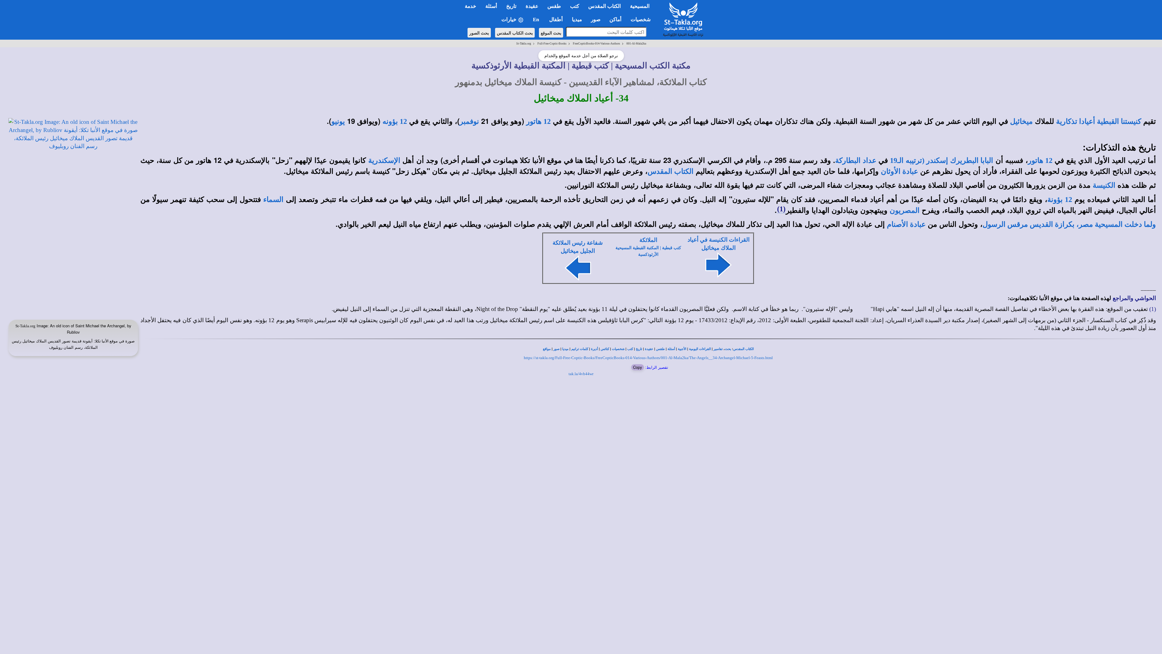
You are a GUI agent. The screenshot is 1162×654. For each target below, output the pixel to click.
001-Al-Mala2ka (636, 43)
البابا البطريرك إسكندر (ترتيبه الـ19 (941, 160)
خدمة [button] (470, 6)
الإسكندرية (384, 160)
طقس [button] (554, 6)
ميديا (565, 349)
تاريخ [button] (511, 6)
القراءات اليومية (700, 349)
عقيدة (649, 349)
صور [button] (595, 19)
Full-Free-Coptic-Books (551, 43)
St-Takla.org (523, 43)
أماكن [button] (615, 19)
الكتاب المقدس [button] (604, 6)
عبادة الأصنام (906, 224)
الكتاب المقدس (671, 171)
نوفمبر (469, 121)
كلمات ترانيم (579, 349)
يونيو (338, 121)
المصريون (905, 210)
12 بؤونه (394, 121)
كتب (630, 349)
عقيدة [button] (532, 6)
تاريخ (639, 349)
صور (556, 349)
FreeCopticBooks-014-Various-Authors (596, 43)
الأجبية (682, 349)
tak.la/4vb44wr (581, 374)
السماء (273, 199)
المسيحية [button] (640, 6)
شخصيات (618, 349)
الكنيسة (1104, 185)
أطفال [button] (556, 19)
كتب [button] (574, 6)
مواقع (547, 349)
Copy (637, 367)
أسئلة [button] (491, 6)
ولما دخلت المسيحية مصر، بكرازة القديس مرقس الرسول (1069, 224)
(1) (781, 209)
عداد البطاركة (855, 160)
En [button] (536, 19)
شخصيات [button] (642, 19)
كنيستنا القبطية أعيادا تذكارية (1098, 121)
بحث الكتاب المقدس (515, 33)
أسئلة (671, 349)
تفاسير (718, 349)
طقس (660, 349)
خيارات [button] (509, 19)
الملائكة (648, 240)
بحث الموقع (551, 33)
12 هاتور (538, 121)
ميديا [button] (577, 19)
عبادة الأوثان (899, 171)
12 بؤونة (1059, 199)
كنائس (605, 349)
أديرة (594, 349)
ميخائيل (1021, 121)
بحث (728, 349)
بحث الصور (479, 33)
